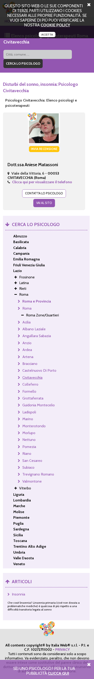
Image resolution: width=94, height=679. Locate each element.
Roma (26, 308)
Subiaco (28, 467)
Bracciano (29, 363)
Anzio (26, 343)
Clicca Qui (58, 673)
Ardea (27, 350)
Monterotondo (34, 426)
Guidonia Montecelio (38, 405)
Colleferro (30, 384)
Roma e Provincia (36, 301)
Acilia (26, 322)
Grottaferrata (32, 398)
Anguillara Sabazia (36, 336)
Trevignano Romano (38, 474)
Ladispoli (29, 412)
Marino (27, 419)
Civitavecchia (32, 377)
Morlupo (28, 433)
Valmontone (32, 481)
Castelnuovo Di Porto (39, 370)
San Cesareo (32, 460)
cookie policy (55, 25)
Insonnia (18, 594)
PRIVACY (62, 649)
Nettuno (29, 439)
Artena (27, 357)
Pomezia (29, 447)
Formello (29, 391)
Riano (26, 453)
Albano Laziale (34, 329)
